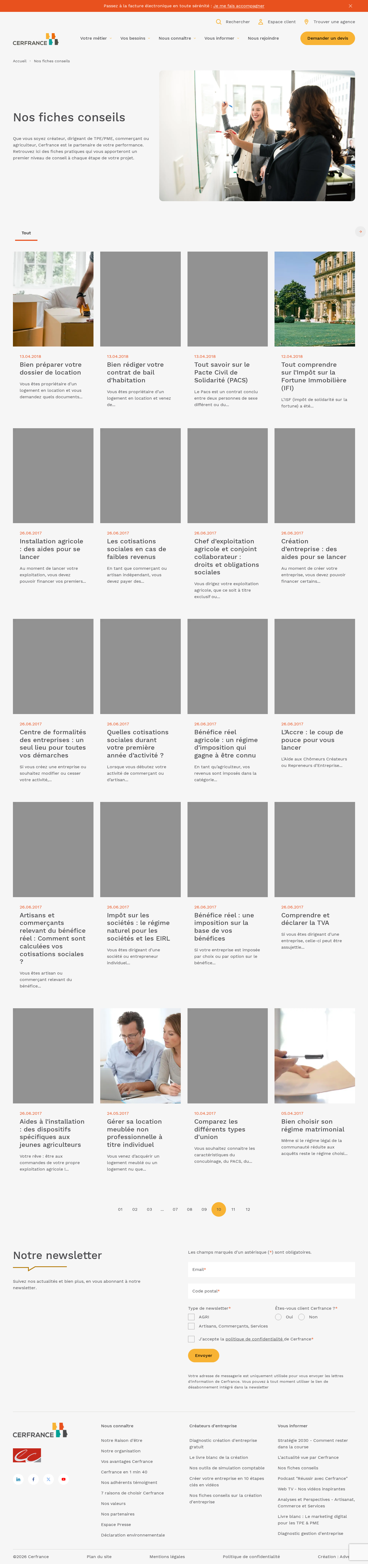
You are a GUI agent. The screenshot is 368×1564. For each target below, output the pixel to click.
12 (248, 1209)
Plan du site (99, 1556)
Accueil (19, 61)
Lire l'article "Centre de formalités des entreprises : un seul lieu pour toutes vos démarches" (49, 628)
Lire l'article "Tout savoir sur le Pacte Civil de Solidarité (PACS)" (226, 258)
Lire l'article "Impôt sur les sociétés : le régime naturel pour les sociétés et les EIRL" (139, 811)
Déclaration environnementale (133, 1535)
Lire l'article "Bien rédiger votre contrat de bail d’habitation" (133, 258)
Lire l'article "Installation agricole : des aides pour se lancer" (49, 434)
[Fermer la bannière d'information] (350, 6)
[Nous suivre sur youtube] (63, 1479)
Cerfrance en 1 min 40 (124, 1471)
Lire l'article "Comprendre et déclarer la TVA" (314, 808)
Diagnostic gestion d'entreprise (310, 1533)
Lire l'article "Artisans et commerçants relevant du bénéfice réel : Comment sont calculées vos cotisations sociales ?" (50, 814)
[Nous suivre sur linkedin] (18, 1479)
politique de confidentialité (254, 1339)
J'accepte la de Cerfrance (256, 1339)
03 (149, 1209)
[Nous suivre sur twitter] (48, 1479)
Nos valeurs (113, 1503)
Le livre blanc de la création (218, 1457)
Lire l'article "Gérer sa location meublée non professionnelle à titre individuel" (138, 1018)
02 (134, 1209)
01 (120, 1209)
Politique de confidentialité (251, 1556)
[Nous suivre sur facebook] (33, 1479)
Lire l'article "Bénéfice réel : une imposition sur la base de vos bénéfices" (221, 811)
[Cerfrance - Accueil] (36, 39)
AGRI (204, 1316)
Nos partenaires (117, 1514)
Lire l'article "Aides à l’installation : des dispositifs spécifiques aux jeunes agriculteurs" (52, 1018)
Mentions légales (167, 1556)
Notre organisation (121, 1450)
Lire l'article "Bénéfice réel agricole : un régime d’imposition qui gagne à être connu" (226, 628)
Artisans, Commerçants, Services (233, 1326)
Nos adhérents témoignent (129, 1482)
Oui (289, 1316)
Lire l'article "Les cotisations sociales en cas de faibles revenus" (139, 434)
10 (219, 1209)
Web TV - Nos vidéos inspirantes (311, 1488)
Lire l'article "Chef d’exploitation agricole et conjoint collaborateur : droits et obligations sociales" (224, 438)
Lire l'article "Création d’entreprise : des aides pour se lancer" (312, 434)
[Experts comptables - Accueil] (28, 1455)
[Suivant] (360, 231)
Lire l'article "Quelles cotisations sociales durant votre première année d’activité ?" (139, 628)
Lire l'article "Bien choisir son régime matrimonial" (313, 1014)
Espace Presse (116, 1524)
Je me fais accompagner (239, 5)
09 (204, 1209)
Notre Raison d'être (121, 1440)
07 (175, 1209)
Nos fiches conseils (298, 1467)
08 (189, 1209)
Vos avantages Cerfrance (127, 1461)
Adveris (347, 1556)
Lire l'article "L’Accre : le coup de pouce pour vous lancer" (309, 625)
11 (233, 1209)
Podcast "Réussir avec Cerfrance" (313, 1478)
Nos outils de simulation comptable (227, 1467)
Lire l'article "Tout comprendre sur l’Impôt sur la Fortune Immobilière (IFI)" (311, 261)
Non (313, 1316)
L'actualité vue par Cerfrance (308, 1457)
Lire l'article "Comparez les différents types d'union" (227, 1014)
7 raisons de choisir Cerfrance (132, 1493)
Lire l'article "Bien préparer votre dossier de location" (47, 258)
